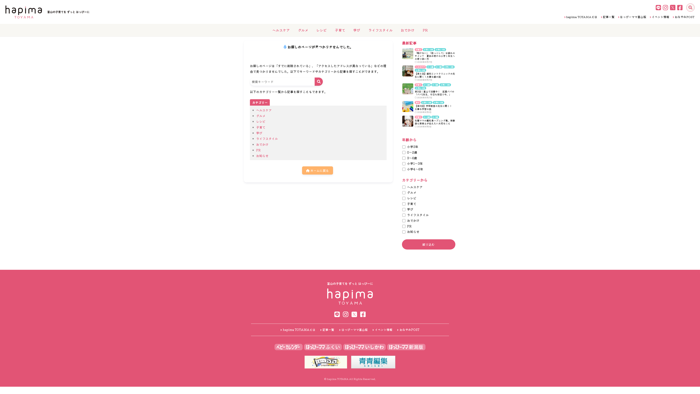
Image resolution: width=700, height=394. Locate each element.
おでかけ (408, 30)
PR (425, 30)
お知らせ (262, 155)
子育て (340, 30)
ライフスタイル (380, 30)
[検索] (690, 7)
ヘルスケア (281, 30)
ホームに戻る (319, 170)
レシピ (321, 30)
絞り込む (428, 244)
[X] (672, 7)
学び (356, 30)
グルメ (303, 30)
